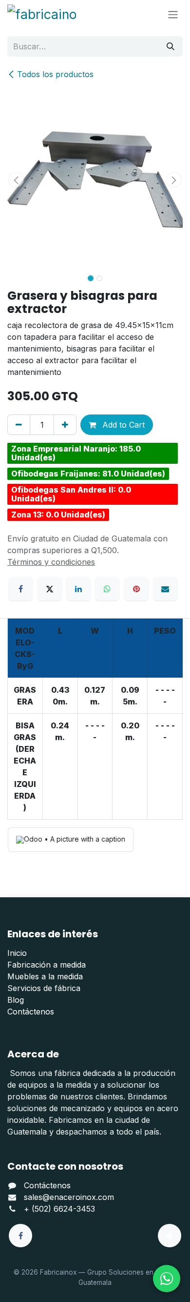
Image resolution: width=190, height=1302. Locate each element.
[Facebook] (20, 588)
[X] (49, 588)
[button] (16, 179)
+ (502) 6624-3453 (59, 1209)
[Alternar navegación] (173, 14)
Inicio (17, 953)
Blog (15, 1000)
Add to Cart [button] (122, 425)
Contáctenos (30, 1011)
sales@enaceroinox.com (69, 1197)
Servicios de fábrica (43, 988)
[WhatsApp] (107, 588)
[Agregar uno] (65, 424)
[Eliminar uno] (18, 424)
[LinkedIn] (78, 588)
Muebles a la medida (45, 976)
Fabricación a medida (46, 965)
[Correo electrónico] (165, 588)
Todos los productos (55, 74)
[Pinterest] (136, 588)
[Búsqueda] (170, 46)
